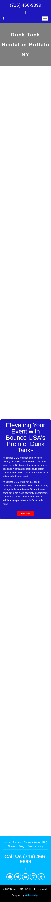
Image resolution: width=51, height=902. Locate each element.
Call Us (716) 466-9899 (25, 859)
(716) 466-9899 (25, 5)
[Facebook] (9, 876)
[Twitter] (17, 876)
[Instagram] (33, 876)
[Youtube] (25, 876)
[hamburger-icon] (45, 18)
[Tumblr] (41, 876)
